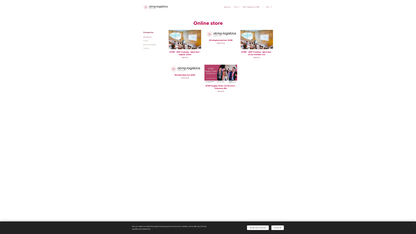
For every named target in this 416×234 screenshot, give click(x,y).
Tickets (145, 41)
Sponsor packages (149, 45)
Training (146, 48)
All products (147, 37)
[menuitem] (227, 7)
